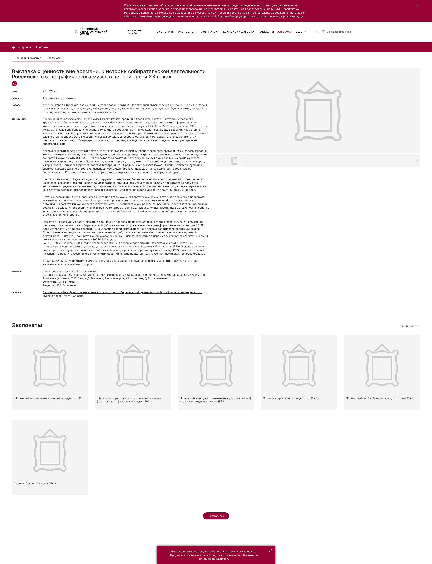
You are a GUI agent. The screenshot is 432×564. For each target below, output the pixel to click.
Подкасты (266, 31)
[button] (417, 5)
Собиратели (210, 31)
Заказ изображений (339, 31)
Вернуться (23, 47)
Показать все (216, 515)
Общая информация (28, 58)
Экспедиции (188, 31)
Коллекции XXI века (238, 31)
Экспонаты (166, 31)
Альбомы (284, 31)
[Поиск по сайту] (317, 32)
